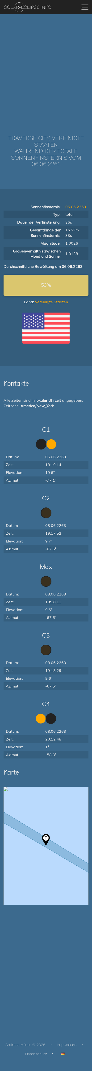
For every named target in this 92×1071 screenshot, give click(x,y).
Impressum (66, 1044)
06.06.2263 (75, 206)
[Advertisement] (46, 67)
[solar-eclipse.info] (27, 7)
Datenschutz (36, 1054)
